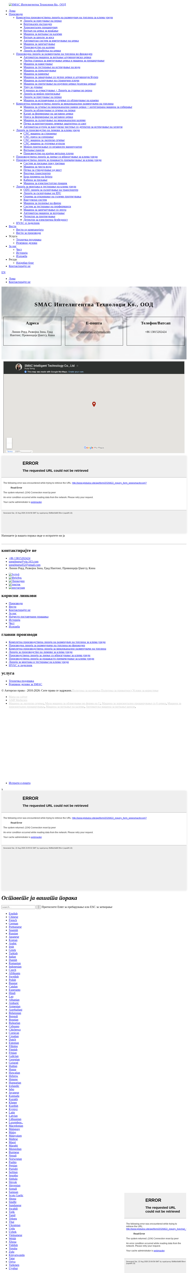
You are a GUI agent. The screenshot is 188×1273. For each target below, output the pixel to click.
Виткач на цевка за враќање (41, 30)
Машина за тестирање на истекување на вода (52, 67)
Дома (12, 10)
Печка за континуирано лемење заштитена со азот (55, 123)
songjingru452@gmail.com (24, 564)
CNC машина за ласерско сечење (44, 140)
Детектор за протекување (39, 216)
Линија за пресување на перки (43, 20)
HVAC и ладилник (28, 223)
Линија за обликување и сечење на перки (49, 110)
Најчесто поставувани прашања (28, 616)
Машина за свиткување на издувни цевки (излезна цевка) (60, 83)
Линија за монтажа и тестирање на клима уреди (46, 186)
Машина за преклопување (40, 70)
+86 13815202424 (19, 558)
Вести (12, 226)
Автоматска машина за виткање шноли (110, 706)
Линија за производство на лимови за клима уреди (48, 130)
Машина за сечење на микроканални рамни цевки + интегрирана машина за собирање (78, 106)
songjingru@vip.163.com (23, 561)
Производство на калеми (39, 47)
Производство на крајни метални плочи (49, 153)
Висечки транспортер (37, 173)
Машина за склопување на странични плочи (51, 80)
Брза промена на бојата (38, 176)
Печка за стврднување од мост (43, 169)
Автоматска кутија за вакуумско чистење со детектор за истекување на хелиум (73, 126)
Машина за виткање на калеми (43, 34)
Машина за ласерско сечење (26, 703)
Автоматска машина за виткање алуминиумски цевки (57, 57)
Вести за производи (28, 232)
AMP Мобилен (18, 700)
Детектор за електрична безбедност (46, 219)
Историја (22, 252)
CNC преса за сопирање (39, 136)
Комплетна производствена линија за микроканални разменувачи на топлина (64, 103)
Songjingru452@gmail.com (93, 331)
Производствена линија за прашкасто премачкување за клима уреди (59, 160)
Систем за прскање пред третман (44, 163)
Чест (19, 249)
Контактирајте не (19, 266)
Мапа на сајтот (18, 696)
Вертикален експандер (38, 24)
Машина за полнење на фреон (42, 203)
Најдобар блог (25, 262)
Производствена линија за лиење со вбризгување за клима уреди (57, 156)
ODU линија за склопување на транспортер (51, 189)
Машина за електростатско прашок (45, 183)
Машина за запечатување (39, 43)
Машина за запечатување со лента (45, 209)
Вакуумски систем (35, 199)
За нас (13, 246)
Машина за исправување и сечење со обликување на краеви (61, 100)
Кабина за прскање (35, 179)
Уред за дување (33, 87)
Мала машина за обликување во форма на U (72, 703)
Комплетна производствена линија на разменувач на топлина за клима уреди (64, 17)
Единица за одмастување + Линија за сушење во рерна (58, 90)
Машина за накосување (38, 63)
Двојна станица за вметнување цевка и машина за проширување (64, 60)
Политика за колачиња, (86, 690)
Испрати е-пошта (19, 783)
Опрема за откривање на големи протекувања (52, 196)
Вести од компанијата (30, 229)
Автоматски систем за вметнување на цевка (51, 40)
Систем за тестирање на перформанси (47, 206)
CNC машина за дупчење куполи (44, 143)
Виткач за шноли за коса (39, 37)
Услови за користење (145, 690)
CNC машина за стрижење (40, 133)
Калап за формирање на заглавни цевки (48, 113)
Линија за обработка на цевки (42, 50)
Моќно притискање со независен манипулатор (53, 146)
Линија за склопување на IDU (42, 193)
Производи (16, 14)
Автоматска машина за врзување (44, 213)
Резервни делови (26, 242)
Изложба (21, 256)
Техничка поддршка (28, 239)
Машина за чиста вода (37, 166)
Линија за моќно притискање (42, 93)
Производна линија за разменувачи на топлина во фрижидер (54, 53)
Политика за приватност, (116, 690)
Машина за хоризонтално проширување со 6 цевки (134, 703)
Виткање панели (34, 150)
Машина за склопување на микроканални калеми (55, 120)
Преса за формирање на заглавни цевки (48, 116)
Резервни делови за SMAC (25, 684)
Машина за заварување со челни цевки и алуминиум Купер (61, 77)
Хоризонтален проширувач (40, 27)
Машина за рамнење (36, 73)
